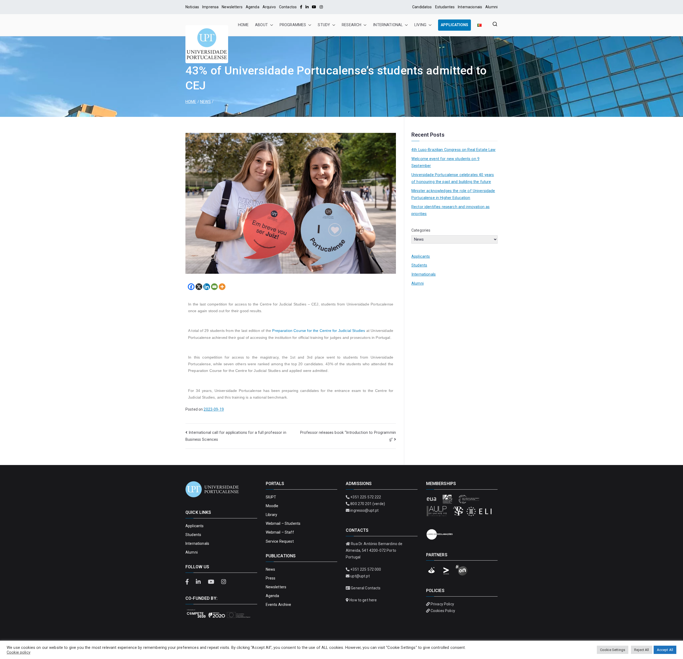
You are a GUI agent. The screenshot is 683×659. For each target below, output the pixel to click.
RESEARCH (351, 25)
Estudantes (445, 7)
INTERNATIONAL (388, 25)
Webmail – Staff (280, 532)
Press (271, 578)
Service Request (280, 541)
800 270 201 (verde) (367, 504)
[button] (270, 25)
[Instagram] (321, 7)
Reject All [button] (641, 650)
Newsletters (232, 7)
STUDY (324, 25)
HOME (243, 25)
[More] (222, 286)
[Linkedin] (206, 286)
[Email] (214, 286)
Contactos (288, 7)
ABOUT (261, 25)
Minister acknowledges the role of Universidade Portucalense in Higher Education (453, 194)
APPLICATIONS (454, 25)
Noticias (192, 7)
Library (271, 515)
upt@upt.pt (360, 576)
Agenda (252, 7)
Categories (420, 230)
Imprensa (210, 7)
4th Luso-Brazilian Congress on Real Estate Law (453, 150)
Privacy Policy (442, 604)
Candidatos (422, 7)
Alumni (491, 7)
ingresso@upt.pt (364, 510)
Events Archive (278, 604)
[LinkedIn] (307, 7)
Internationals (423, 274)
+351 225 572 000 (365, 569)
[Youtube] (314, 7)
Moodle (272, 506)
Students (419, 265)
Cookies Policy (443, 611)
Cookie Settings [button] (612, 650)
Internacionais (470, 7)
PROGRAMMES (293, 25)
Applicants (420, 256)
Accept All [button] (665, 650)
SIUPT (271, 497)
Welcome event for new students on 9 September (445, 162)
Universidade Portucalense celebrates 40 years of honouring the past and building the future (452, 178)
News (270, 569)
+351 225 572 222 (365, 497)
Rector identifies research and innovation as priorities (450, 210)
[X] (199, 286)
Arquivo (269, 7)
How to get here (363, 600)
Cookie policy (18, 652)
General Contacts (365, 588)
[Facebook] (301, 7)
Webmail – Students (283, 523)
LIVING (420, 25)
